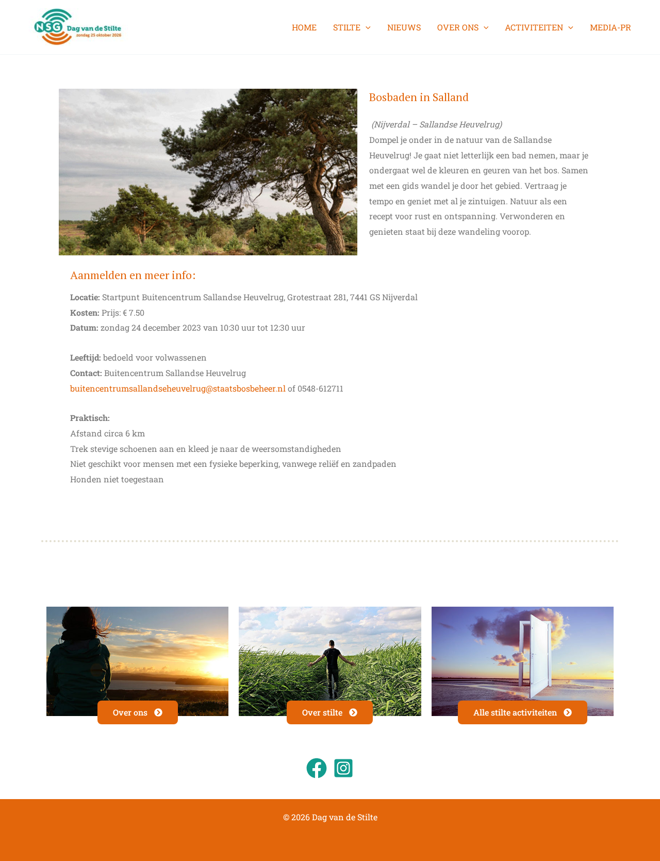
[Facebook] (316, 768)
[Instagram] (343, 768)
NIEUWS (404, 27)
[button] (365, 27)
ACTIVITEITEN (534, 27)
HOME (304, 27)
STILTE (346, 27)
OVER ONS (457, 27)
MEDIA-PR (610, 27)
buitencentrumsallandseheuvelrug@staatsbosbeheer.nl (178, 388)
